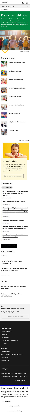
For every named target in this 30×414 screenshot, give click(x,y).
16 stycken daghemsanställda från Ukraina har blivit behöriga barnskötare (15, 236)
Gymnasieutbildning (15, 96)
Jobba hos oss (13, 130)
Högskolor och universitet (17, 122)
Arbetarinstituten (14, 113)
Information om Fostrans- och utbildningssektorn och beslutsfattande (14, 270)
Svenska (8, 6)
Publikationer (5, 276)
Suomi (3, 6)
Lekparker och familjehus (17, 62)
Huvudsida (5, 9)
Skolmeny (4, 256)
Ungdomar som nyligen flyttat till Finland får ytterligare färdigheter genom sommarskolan (16, 227)
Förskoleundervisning (16, 79)
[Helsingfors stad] (5, 369)
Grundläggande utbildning (17, 88)
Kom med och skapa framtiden (14, 176)
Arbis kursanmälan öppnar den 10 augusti (14, 201)
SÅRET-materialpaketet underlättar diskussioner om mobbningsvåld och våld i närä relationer (15, 193)
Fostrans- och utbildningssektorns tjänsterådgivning (11, 295)
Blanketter (4, 281)
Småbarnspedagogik (15, 71)
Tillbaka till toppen (20, 380)
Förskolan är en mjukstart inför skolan (13, 220)
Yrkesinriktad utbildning (16, 105)
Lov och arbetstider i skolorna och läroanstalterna (11, 262)
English (13, 6)
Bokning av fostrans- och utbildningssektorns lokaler (13, 288)
